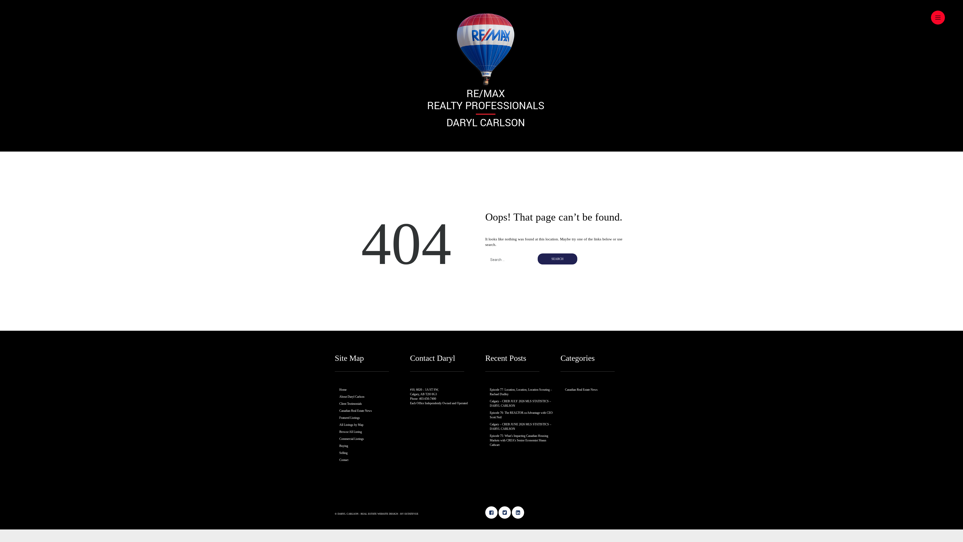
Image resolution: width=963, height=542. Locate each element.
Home (343, 389)
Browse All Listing (350, 432)
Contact (343, 460)
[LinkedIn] (518, 512)
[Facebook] (491, 512)
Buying (343, 446)
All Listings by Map (351, 425)
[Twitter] (505, 512)
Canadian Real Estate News (355, 411)
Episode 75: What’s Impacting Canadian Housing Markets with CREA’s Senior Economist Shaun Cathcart (519, 440)
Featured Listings (349, 418)
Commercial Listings (351, 439)
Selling (343, 453)
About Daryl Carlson (351, 396)
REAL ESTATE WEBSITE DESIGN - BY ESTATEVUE (389, 513)
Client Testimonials (350, 403)
